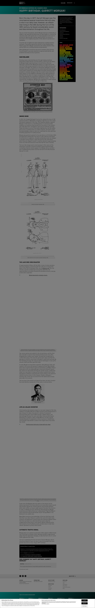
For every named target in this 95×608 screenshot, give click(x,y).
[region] (47, 603)
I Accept (84, 600)
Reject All (84, 603)
